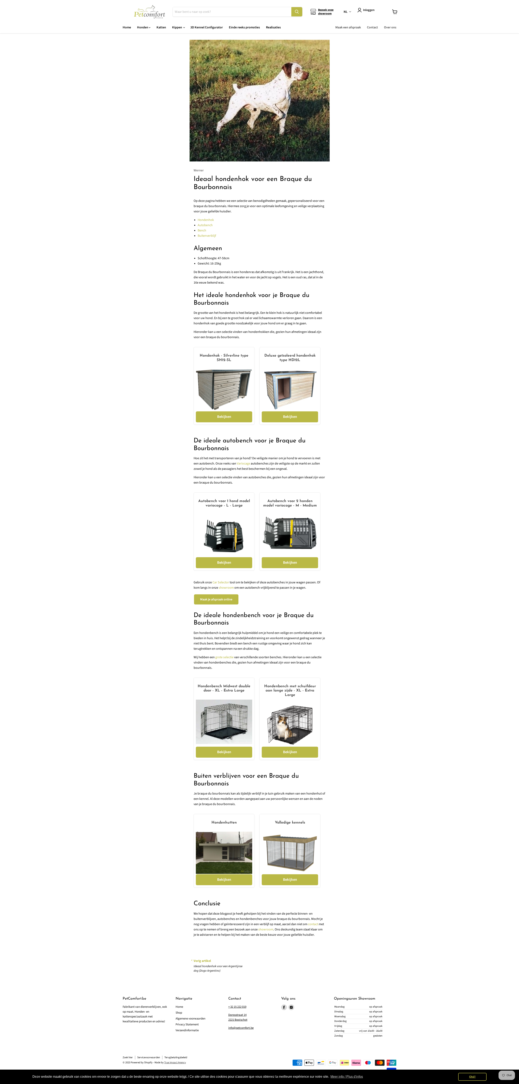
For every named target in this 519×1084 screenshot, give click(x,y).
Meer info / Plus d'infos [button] (346, 1076)
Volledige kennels (290, 823)
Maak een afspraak (348, 27)
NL (345, 12)
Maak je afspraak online (216, 599)
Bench (202, 230)
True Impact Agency (175, 1062)
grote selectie (224, 657)
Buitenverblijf (207, 235)
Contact (372, 27)
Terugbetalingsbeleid (175, 1057)
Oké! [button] (472, 1076)
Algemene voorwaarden (190, 1018)
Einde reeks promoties (244, 27)
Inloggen (368, 10)
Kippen (177, 27)
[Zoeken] (296, 11)
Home (127, 27)
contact (313, 924)
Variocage (243, 463)
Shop (179, 1013)
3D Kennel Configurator (206, 27)
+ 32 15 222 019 (237, 1007)
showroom (226, 587)
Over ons (390, 27)
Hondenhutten (224, 823)
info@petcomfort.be (241, 1028)
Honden (143, 27)
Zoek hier (128, 1057)
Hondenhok (206, 220)
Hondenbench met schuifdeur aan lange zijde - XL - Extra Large (290, 691)
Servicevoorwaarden (148, 1057)
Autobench (205, 225)
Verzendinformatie (187, 1030)
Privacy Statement (187, 1024)
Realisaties (273, 27)
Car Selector (220, 582)
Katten (161, 27)
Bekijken (224, 416)
